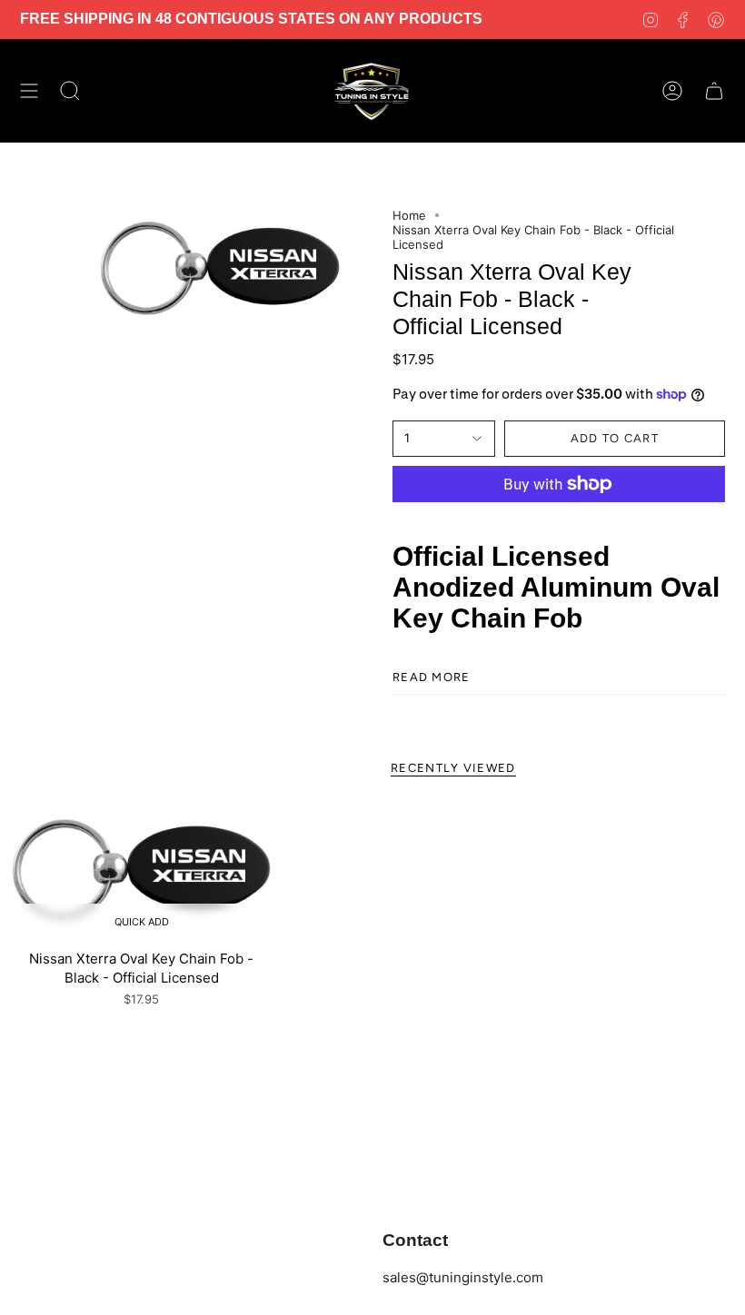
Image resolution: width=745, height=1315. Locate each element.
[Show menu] (29, 91)
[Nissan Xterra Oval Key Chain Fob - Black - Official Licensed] (141, 870)
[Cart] (714, 91)
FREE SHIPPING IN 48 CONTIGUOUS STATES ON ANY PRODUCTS (251, 18)
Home (409, 215)
